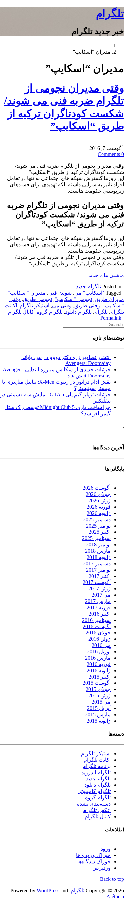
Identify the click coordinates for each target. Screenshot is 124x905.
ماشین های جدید (106, 275)
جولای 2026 (98, 494)
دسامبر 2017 (97, 563)
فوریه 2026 (99, 507)
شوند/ (66, 293)
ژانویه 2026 (99, 513)
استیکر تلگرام (34, 305)
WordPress (48, 890)
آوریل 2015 (99, 708)
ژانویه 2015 (99, 721)
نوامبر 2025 (98, 525)
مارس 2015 (98, 714)
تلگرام (110, 13)
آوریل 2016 (99, 651)
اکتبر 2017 (100, 576)
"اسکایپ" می (89, 293)
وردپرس (101, 868)
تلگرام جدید (88, 286)
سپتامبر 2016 (96, 620)
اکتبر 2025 (100, 532)
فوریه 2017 (99, 607)
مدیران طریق (109, 299)
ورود (106, 849)
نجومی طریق (37, 299)
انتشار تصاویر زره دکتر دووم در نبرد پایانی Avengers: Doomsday (66, 360)
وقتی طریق (87, 305)
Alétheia (115, 896)
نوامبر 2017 (98, 570)
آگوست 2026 (97, 488)
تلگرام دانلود (78, 312)
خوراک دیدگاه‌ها (94, 861)
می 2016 (101, 645)
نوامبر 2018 (98, 544)
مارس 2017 (98, 601)
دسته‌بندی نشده (94, 804)
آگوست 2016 (97, 626)
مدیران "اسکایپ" (27, 293)
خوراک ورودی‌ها (93, 855)
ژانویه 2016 (99, 670)
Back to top (112, 879)
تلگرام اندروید (96, 772)
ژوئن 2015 (99, 695)
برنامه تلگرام (97, 766)
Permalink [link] (110, 318)
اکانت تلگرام (97, 760)
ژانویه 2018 (99, 557)
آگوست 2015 (97, 683)
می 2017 (101, 595)
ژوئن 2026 (99, 500)
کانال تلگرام (21, 312)
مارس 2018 (98, 551)
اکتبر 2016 (100, 614)
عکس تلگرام (97, 810)
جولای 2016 (98, 632)
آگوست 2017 (97, 582)
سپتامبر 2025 (96, 538)
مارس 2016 (98, 658)
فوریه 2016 (99, 664)
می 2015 (101, 702)
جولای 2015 (98, 689)
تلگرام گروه (49, 312)
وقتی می (62, 305)
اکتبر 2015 (100, 676)
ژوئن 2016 (99, 639)
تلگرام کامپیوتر (94, 791)
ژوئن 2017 (99, 588)
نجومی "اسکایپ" (73, 299)
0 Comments (111, 154)
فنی (52, 293)
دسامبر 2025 (97, 519)
